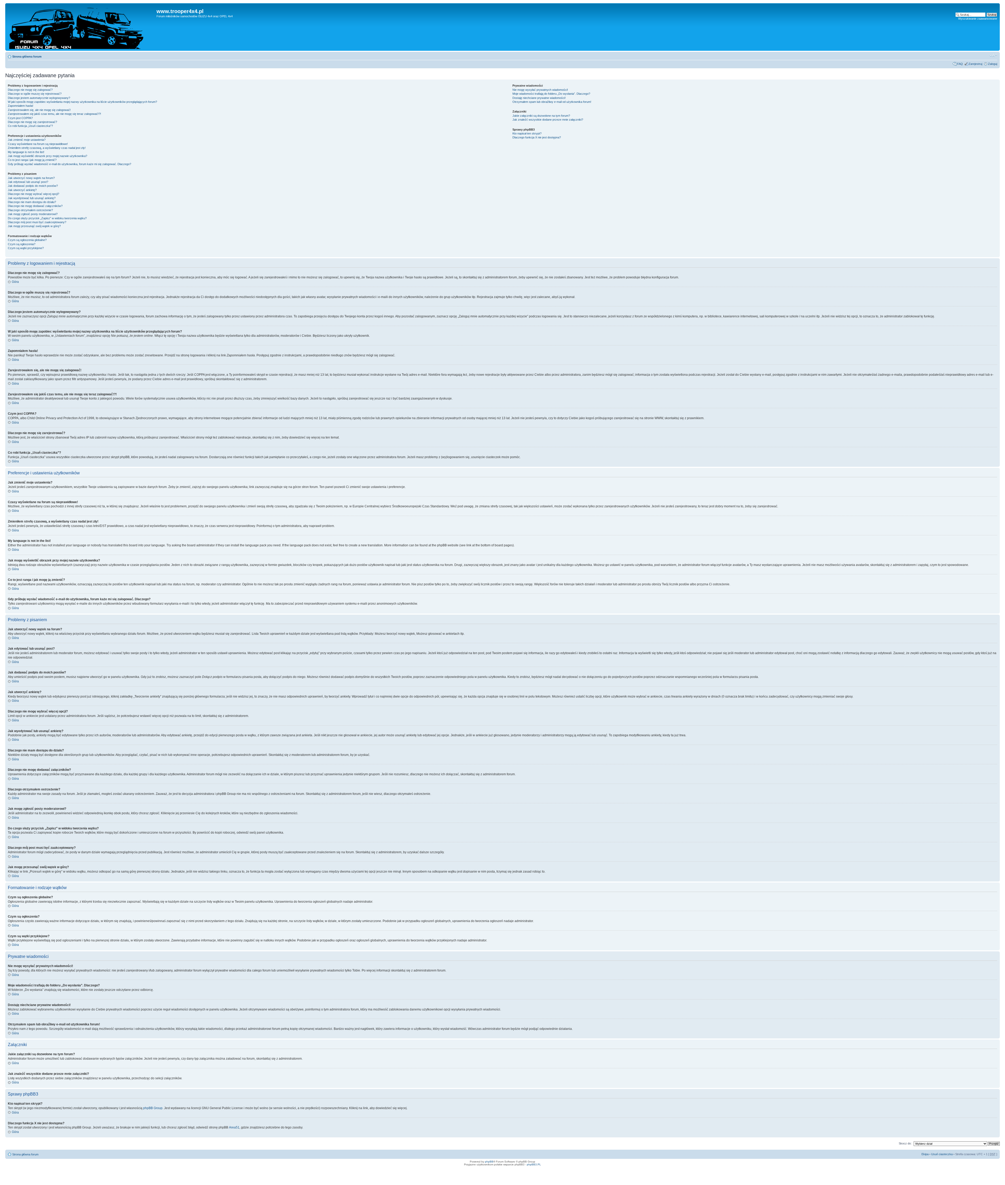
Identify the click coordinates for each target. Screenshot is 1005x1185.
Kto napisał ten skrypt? (526, 133)
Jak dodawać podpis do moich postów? (33, 185)
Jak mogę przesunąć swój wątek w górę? (34, 226)
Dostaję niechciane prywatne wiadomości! (539, 97)
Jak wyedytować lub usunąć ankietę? (31, 198)
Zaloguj (992, 63)
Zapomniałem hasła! (20, 105)
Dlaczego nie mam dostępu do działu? (32, 202)
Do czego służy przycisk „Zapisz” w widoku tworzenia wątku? (47, 218)
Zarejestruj (975, 63)
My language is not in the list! (26, 152)
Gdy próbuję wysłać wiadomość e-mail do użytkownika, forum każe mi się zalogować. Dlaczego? (69, 164)
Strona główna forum (27, 56)
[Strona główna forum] (82, 26)
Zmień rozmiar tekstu (993, 55)
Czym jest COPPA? (20, 118)
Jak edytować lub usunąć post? (28, 181)
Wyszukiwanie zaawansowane (977, 18)
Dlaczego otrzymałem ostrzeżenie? (30, 210)
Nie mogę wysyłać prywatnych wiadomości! (540, 89)
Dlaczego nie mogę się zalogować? (30, 89)
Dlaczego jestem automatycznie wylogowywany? (39, 97)
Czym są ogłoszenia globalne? (27, 240)
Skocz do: (905, 1143)
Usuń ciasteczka (942, 1154)
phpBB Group (153, 1108)
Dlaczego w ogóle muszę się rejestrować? (35, 93)
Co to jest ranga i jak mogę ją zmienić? (32, 159)
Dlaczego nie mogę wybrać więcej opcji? (33, 193)
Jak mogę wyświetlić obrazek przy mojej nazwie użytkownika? (47, 156)
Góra (15, 282)
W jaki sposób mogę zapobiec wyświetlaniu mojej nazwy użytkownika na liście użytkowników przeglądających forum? (82, 101)
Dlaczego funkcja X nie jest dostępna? (536, 137)
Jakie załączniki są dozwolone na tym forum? (541, 115)
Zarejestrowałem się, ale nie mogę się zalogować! (39, 109)
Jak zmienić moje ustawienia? (27, 139)
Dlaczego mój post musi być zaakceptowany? (37, 222)
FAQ (960, 63)
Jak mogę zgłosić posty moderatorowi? (33, 214)
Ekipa (925, 1154)
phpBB (489, 1161)
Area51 (234, 1127)
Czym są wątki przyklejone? (26, 248)
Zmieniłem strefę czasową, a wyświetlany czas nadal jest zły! (47, 147)
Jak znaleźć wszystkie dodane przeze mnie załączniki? (547, 119)
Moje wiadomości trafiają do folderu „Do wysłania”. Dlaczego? (551, 93)
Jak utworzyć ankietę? (22, 190)
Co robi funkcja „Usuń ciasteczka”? (30, 125)
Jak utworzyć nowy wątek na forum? (31, 177)
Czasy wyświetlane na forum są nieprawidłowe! (38, 143)
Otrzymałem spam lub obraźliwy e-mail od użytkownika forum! (551, 101)
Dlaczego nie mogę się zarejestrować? (32, 121)
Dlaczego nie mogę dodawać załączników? (35, 205)
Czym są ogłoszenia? (21, 244)
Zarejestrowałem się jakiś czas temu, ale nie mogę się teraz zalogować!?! (54, 113)
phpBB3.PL (534, 1164)
